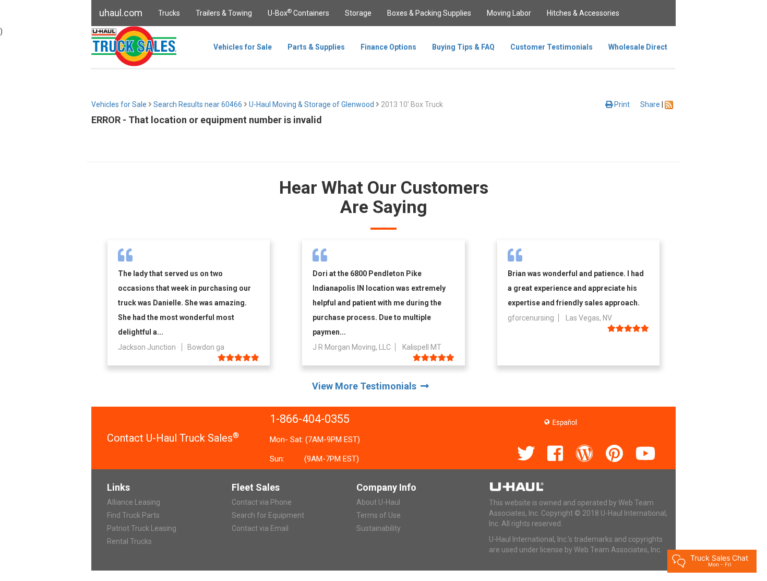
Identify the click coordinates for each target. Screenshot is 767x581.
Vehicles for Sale (242, 47)
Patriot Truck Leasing (141, 528)
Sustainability (378, 528)
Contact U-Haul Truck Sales (173, 438)
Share (650, 104)
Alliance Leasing (133, 502)
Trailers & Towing (224, 13)
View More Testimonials (366, 386)
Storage (358, 13)
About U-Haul (378, 502)
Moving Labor (509, 13)
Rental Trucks (129, 541)
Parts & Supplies (316, 47)
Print (621, 104)
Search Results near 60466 (197, 104)
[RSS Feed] (669, 104)
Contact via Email (260, 528)
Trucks (169, 13)
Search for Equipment (268, 515)
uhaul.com (120, 12)
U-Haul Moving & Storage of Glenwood (311, 104)
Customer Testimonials (551, 47)
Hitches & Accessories (583, 13)
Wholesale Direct (637, 47)
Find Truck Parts (133, 515)
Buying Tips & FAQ (463, 47)
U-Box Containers (298, 12)
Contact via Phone (262, 502)
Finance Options (388, 47)
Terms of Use (378, 515)
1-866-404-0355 (310, 418)
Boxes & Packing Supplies (429, 13)
